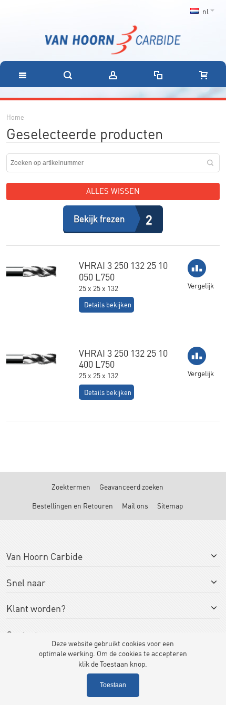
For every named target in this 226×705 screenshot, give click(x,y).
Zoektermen (71, 486)
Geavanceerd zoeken (131, 486)
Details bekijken (107, 304)
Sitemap (170, 505)
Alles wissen (113, 190)
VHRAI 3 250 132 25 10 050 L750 (123, 270)
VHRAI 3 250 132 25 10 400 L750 (123, 358)
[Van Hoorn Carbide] (113, 40)
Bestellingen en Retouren (72, 505)
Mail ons (135, 505)
